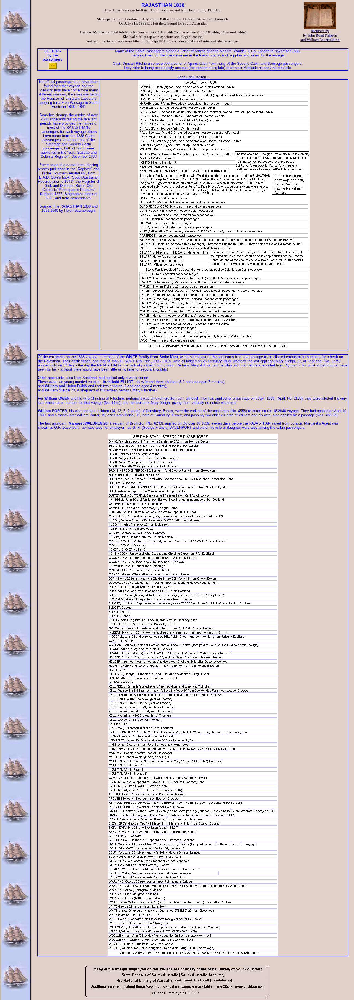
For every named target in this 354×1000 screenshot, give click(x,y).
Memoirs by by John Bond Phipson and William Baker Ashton (320, 35)
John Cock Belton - (193, 77)
